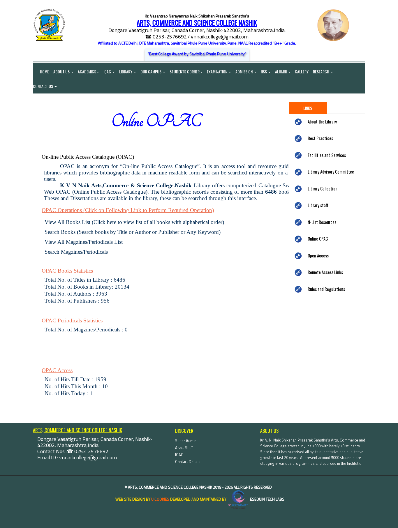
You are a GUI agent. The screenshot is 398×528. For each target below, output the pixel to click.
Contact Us (43, 86)
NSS (264, 71)
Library (126, 71)
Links (307, 108)
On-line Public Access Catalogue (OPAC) (88, 157)
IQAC (107, 71)
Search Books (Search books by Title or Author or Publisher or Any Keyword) (133, 232)
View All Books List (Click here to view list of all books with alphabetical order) (135, 222)
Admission (244, 71)
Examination (217, 71)
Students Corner (185, 71)
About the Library (322, 121)
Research (321, 71)
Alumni (281, 71)
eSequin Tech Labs (266, 499)
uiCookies (160, 499)
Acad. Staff (184, 448)
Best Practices (320, 138)
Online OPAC (318, 238)
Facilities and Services (327, 155)
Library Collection (322, 188)
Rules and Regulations (326, 289)
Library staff (318, 205)
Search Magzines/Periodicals (76, 252)
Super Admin (185, 441)
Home (41, 71)
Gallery (302, 71)
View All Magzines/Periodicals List (84, 242)
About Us (62, 71)
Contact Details (187, 462)
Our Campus (151, 71)
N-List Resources (322, 222)
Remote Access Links (325, 272)
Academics (87, 71)
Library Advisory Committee (331, 171)
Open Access (318, 255)
